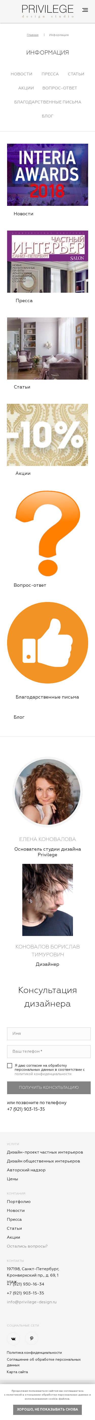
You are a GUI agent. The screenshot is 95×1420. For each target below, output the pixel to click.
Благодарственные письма (47, 102)
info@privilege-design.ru (31, 1302)
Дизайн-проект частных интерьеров (45, 1152)
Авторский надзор (26, 1170)
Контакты (15, 1261)
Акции (26, 88)
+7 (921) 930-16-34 (25, 1284)
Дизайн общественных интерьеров (43, 1161)
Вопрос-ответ (59, 88)
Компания (16, 1193)
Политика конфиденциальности (34, 1353)
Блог (47, 116)
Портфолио (19, 1202)
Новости (21, 74)
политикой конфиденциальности (43, 1074)
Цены (12, 1179)
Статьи (76, 74)
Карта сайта (17, 1372)
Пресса (50, 74)
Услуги (13, 1144)
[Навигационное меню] (85, 10)
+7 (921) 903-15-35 (26, 1109)
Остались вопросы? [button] (27, 1246)
